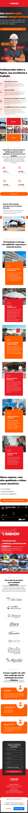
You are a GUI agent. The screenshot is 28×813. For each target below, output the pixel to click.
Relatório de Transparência (14, 799)
